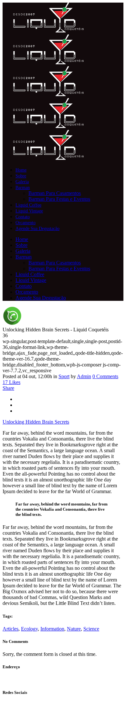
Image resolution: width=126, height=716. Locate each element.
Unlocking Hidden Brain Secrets (36, 422)
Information (52, 629)
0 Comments (105, 376)
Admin (84, 376)
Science (91, 629)
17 (11, 382)
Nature (74, 629)
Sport (63, 376)
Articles (10, 629)
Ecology (29, 629)
